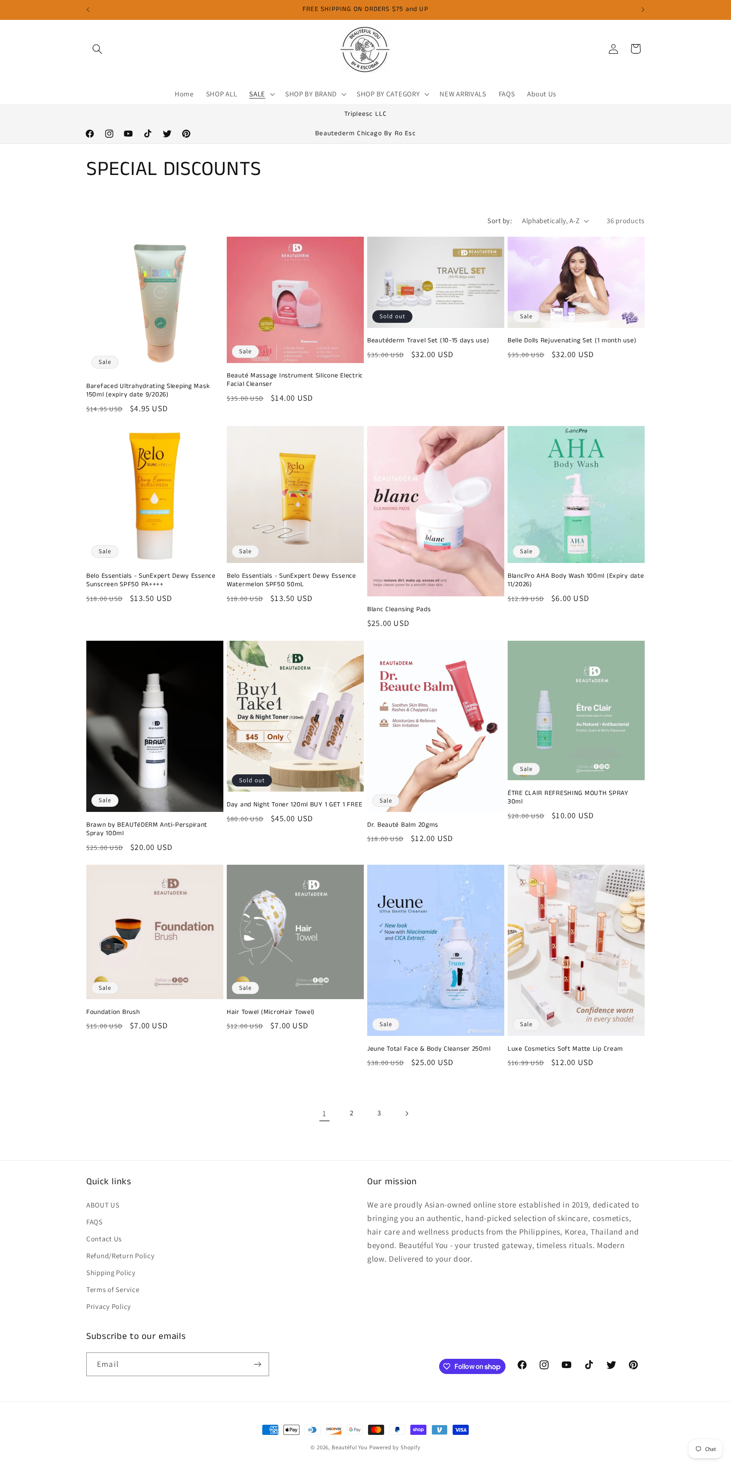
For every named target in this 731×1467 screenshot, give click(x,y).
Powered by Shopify (394, 1447)
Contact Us (104, 1238)
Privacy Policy (108, 1306)
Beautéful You (350, 1447)
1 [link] (324, 1113)
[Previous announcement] (88, 9)
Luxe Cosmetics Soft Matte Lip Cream (565, 1049)
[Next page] (407, 1113)
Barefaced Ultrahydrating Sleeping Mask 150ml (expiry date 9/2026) (148, 390)
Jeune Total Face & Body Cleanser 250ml (428, 1049)
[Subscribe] (257, 1364)
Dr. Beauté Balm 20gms (402, 825)
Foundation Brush (113, 1012)
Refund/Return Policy (120, 1255)
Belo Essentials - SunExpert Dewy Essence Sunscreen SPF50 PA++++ (151, 580)
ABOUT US (103, 1205)
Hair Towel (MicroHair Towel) (271, 1012)
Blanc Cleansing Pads (399, 609)
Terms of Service (113, 1289)
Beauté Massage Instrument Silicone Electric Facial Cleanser (295, 380)
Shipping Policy (111, 1272)
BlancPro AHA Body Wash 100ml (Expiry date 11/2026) (576, 580)
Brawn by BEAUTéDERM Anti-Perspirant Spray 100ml (146, 829)
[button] (97, 49)
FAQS (94, 1222)
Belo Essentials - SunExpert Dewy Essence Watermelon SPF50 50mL (291, 580)
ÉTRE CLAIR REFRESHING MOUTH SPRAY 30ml (568, 797)
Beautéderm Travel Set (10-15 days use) (428, 340)
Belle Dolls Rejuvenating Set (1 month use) (572, 340)
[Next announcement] (643, 9)
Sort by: (499, 220)
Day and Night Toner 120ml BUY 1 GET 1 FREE (294, 804)
